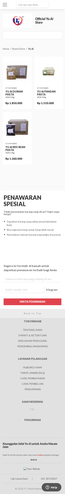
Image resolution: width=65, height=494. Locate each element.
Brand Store (18, 48)
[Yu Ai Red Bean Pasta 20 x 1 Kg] (17, 126)
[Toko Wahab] (31, 469)
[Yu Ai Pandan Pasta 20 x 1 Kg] (48, 71)
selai (40, 455)
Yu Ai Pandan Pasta (46, 93)
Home (6, 48)
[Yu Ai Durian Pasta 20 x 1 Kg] (17, 71)
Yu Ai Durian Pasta (14, 93)
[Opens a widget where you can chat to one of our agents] (51, 487)
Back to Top (32, 313)
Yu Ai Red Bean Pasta (15, 148)
